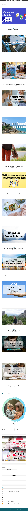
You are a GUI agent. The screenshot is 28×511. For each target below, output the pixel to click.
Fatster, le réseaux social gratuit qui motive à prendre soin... (14, 193)
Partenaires (12, 0)
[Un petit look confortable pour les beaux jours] (14, 152)
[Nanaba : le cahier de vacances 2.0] (14, 98)
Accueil (7, 0)
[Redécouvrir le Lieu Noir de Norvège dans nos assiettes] (14, 262)
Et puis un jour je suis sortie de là (14, 330)
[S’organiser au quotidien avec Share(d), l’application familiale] (14, 289)
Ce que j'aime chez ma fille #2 (11, 501)
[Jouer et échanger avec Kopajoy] (14, 371)
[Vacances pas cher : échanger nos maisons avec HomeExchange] (14, 125)
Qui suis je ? (9, 0)
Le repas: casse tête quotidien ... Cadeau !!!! (12, 489)
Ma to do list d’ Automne (10, 493)
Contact (18, 0)
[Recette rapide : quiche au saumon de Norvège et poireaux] (14, 234)
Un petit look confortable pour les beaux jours (14, 166)
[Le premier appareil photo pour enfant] (14, 43)
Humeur (14, 28)
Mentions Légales (15, 0)
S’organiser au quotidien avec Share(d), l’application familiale (14, 303)
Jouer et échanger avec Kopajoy (14, 385)
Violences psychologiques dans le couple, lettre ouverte (13, 491)
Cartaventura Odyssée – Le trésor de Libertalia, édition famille (14, 84)
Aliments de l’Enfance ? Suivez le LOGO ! (14, 29)
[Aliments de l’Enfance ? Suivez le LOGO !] (14, 16)
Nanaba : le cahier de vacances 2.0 (14, 111)
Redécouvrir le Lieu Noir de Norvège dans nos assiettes (14, 275)
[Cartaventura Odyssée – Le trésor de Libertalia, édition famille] (14, 70)
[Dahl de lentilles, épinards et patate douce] (14, 207)
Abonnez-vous (9, 469)
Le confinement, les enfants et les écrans (14, 357)
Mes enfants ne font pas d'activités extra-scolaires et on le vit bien (14, 503)
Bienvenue (21, 0)
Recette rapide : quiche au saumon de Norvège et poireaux (14, 248)
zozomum (12, 30)
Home (2, 4)
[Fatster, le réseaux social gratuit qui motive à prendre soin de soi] (14, 180)
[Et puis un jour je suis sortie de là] (14, 317)
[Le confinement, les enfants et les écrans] (14, 344)
